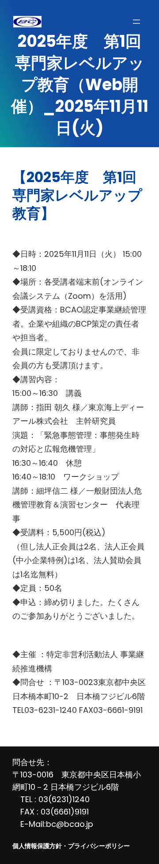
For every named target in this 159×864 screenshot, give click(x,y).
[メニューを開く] (136, 21)
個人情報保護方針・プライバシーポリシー (71, 845)
